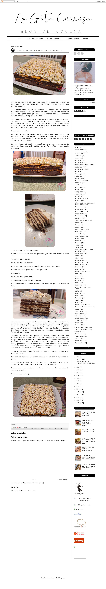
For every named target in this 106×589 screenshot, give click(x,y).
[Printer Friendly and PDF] (19, 427)
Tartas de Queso (81, 327)
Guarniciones (80, 236)
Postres (78, 298)
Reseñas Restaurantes (83, 307)
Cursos (77, 196)
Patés (77, 283)
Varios (77, 338)
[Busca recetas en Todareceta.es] (83, 505)
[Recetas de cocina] (79, 534)
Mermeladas (79, 262)
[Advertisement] (41, 568)
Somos (85, 38)
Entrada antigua (62, 480)
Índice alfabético (54, 38)
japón (77, 247)
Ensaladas (79, 209)
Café (77, 171)
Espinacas (79, 216)
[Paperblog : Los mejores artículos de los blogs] (78, 515)
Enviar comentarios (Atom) (33, 483)
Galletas (56, 428)
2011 (78, 397)
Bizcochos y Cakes (82, 165)
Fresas (77, 223)
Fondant (78, 218)
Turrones (78, 334)
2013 (78, 392)
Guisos (77, 238)
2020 (78, 373)
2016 (78, 384)
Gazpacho (78, 234)
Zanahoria (79, 343)
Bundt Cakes (79, 169)
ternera (78, 332)
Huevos (77, 243)
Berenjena (79, 162)
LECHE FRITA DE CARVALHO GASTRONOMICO (88, 448)
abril (79, 359)
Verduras (78, 341)
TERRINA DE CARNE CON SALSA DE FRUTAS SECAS (88, 457)
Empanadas (79, 207)
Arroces (78, 156)
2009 (78, 403)
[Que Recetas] (79, 509)
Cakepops (78, 174)
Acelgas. (78, 147)
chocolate (43, 428)
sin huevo (79, 316)
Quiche (77, 302)
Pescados (78, 285)
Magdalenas (79, 260)
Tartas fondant (81, 329)
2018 (78, 378)
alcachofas (79, 150)
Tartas (62, 428)
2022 (78, 367)
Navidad (78, 269)
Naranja (78, 267)
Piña (77, 291)
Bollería (78, 167)
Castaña (78, 183)
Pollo (77, 295)
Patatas (78, 280)
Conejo (77, 189)
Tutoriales (79, 336)
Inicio (33, 480)
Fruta (77, 225)
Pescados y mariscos (83, 287)
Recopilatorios (81, 305)
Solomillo (79, 320)
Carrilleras (79, 180)
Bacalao (78, 160)
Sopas (77, 322)
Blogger (61, 578)
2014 (78, 389)
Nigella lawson (81, 271)
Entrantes (79, 211)
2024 (78, 357)
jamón (77, 245)
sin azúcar (79, 311)
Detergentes (79, 198)
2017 (78, 381)
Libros (77, 256)
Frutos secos (80, 229)
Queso (77, 300)
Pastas (77, 278)
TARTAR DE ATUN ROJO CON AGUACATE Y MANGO (88, 423)
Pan (76, 274)
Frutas (77, 227)
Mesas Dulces (80, 265)
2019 (78, 375)
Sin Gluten (79, 313)
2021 (78, 370)
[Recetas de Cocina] (80, 528)
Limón (77, 258)
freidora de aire (82, 220)
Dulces (50, 428)
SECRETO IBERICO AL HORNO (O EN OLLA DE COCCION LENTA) (88, 441)
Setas (77, 309)
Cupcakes (78, 194)
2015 (78, 386)
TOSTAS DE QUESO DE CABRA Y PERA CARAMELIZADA (88, 466)
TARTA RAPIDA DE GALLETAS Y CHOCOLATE (86, 362)
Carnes (77, 178)
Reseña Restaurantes (34, 38)
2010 (78, 400)
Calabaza (78, 176)
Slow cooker (79, 318)
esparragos (79, 214)
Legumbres (79, 253)
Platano (78, 293)
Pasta (77, 276)
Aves (77, 158)
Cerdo (77, 185)
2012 (78, 395)
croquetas (79, 192)
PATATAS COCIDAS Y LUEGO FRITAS (88, 430)
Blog (20, 38)
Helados (78, 241)
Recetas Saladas (72, 38)
